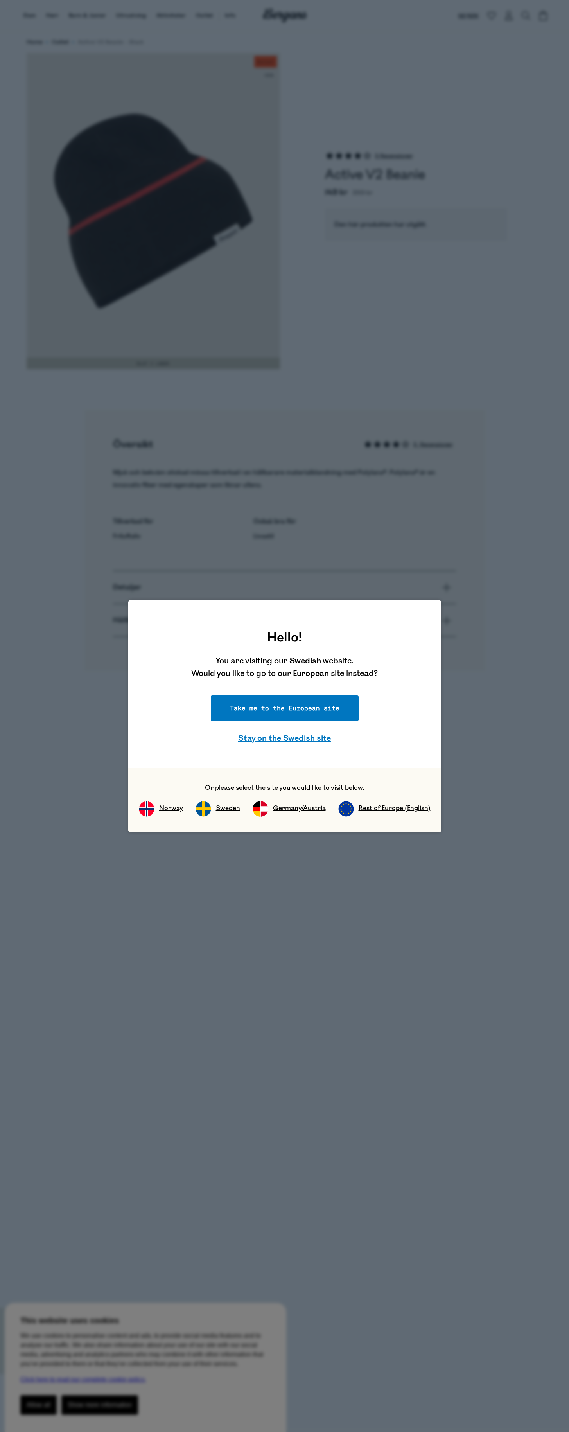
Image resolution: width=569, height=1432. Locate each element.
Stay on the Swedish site (284, 738)
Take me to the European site (284, 708)
